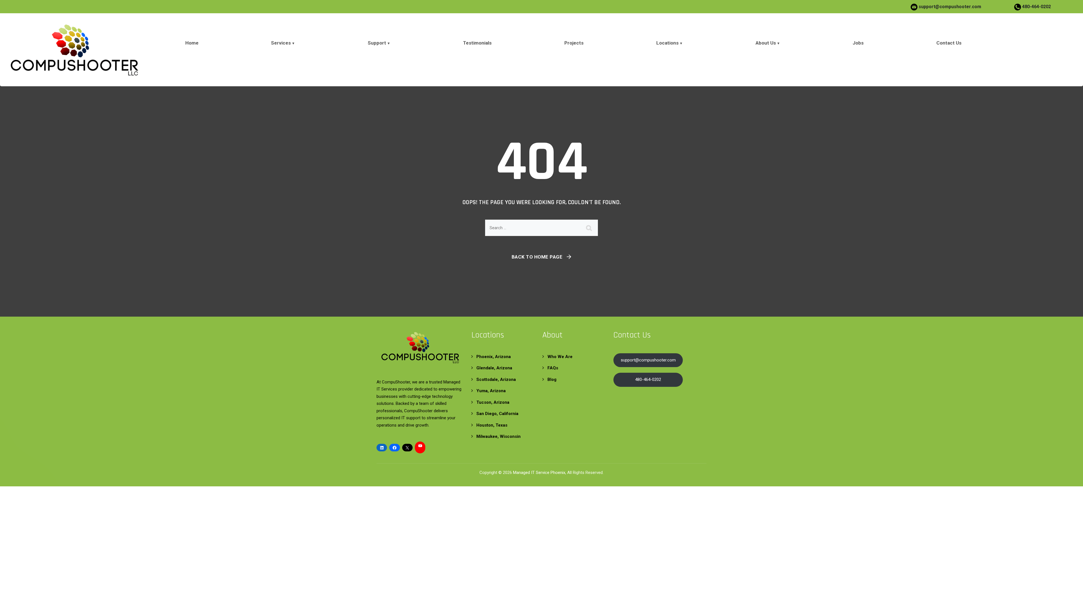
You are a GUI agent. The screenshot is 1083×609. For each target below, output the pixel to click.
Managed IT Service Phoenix (539, 472)
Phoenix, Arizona (493, 356)
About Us (766, 43)
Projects (574, 43)
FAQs (552, 367)
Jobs (858, 43)
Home (192, 43)
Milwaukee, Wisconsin (498, 436)
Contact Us (948, 43)
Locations (667, 43)
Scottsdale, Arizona (496, 379)
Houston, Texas (491, 425)
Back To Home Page (537, 257)
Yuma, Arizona (491, 390)
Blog (551, 379)
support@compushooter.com (950, 6)
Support (377, 43)
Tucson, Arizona (492, 402)
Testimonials (477, 43)
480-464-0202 (1036, 6)
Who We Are (560, 356)
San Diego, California (497, 413)
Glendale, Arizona (494, 367)
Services (281, 43)
